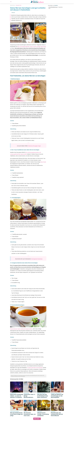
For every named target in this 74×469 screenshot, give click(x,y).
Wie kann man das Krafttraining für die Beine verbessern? (42, 396)
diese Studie (43, 162)
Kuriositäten (26, 393)
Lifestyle (25, 411)
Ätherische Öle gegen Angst (34, 145)
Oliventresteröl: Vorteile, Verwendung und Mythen (43, 414)
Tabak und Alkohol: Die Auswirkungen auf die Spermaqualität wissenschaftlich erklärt (57, 396)
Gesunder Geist (18, 5)
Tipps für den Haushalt (14, 411)
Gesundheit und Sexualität (56, 393)
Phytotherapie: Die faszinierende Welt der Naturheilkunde (57, 414)
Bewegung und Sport (41, 393)
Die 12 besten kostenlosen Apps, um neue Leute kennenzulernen (30, 414)
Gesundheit (53, 411)
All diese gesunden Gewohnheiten (35, 367)
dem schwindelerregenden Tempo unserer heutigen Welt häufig (32, 46)
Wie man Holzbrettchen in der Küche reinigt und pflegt (16, 414)
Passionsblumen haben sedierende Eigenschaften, (21, 328)
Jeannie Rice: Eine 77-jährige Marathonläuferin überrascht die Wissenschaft (29, 396)
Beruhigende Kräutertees (36, 258)
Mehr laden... (37, 418)
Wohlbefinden (12, 5)
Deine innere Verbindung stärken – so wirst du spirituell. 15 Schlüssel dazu (16, 396)
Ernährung (39, 411)
